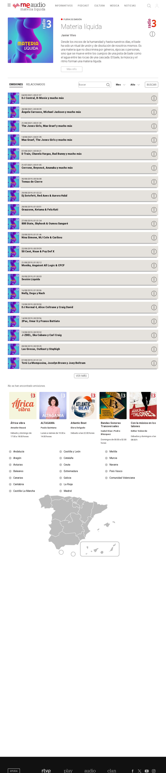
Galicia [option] (67, 477)
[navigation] (95, 6)
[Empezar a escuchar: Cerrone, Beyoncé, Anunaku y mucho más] (83, 168)
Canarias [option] (18, 477)
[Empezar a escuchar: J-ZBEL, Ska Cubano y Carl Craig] (83, 335)
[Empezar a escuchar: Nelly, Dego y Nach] (83, 293)
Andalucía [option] (18, 451)
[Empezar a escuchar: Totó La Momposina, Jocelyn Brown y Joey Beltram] (83, 363)
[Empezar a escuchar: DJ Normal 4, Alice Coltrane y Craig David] (83, 307)
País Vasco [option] (115, 471)
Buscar (151, 84)
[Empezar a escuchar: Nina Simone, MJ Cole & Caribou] (83, 237)
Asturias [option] (18, 464)
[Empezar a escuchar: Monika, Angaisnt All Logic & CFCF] (83, 265)
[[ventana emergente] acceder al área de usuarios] (157, 6)
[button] (9, 6)
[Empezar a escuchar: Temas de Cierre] (83, 182)
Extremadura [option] (71, 471)
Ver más (81, 375)
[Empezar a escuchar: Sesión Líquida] (83, 279)
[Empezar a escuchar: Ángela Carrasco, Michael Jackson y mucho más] (83, 112)
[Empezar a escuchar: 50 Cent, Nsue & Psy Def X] (83, 251)
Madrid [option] (68, 490)
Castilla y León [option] (72, 451)
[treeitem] (64, 6)
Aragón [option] (17, 458)
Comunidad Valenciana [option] (122, 477)
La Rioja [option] (68, 484)
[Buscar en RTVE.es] (149, 6)
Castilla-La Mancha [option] (24, 490)
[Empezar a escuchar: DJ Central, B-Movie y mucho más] (83, 98)
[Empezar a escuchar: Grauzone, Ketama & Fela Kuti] (83, 210)
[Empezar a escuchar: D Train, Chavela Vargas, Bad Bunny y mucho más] (83, 154)
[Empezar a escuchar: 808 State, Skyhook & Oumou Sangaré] (83, 223)
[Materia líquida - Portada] (29, 6)
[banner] (29, 6)
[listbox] (83, 471)
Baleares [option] (18, 471)
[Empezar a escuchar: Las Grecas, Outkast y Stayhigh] (83, 349)
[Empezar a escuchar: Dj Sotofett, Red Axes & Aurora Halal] (83, 196)
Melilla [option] (113, 451)
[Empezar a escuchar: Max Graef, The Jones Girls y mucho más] (83, 140)
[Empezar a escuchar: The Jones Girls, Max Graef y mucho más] (83, 126)
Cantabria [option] (18, 484)
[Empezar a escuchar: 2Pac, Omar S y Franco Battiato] (83, 321)
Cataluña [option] (68, 458)
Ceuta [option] (67, 464)
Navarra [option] (113, 464)
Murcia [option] (113, 458)
